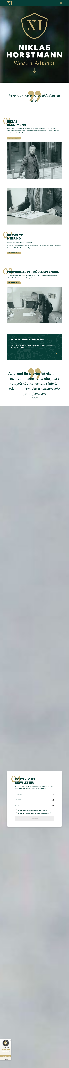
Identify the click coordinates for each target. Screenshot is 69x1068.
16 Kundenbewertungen (5, 1056)
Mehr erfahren (13, 138)
